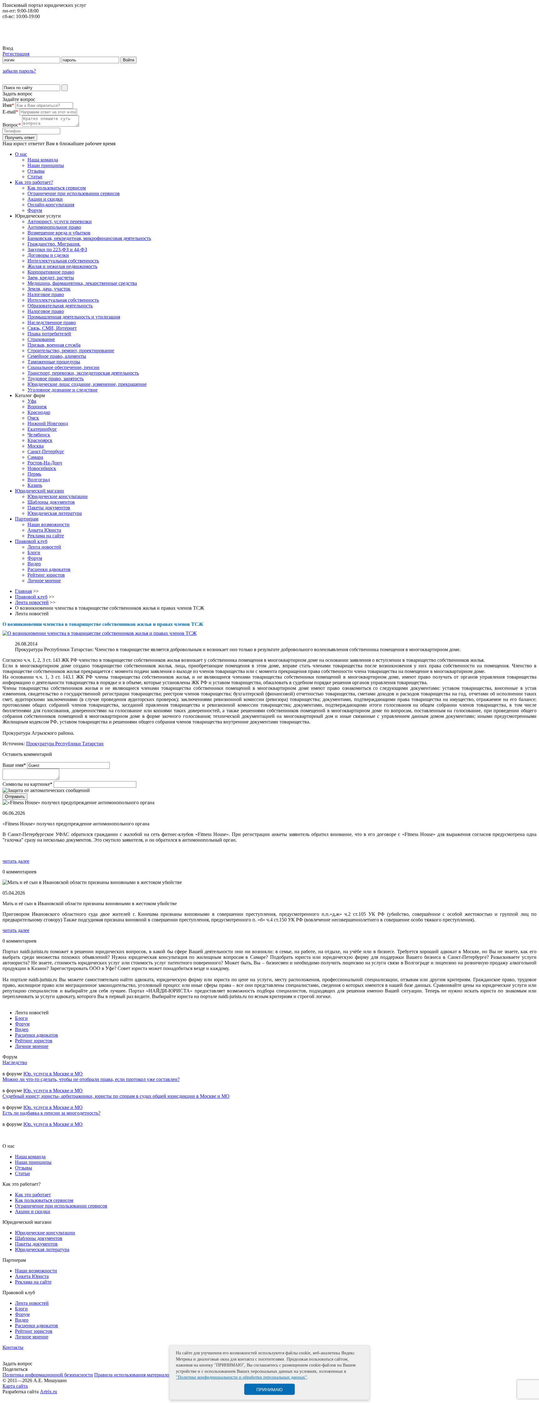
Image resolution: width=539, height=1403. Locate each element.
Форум (34, 210)
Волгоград (38, 479)
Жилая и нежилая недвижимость (62, 266)
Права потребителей (49, 333)
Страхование (41, 339)
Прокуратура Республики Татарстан (65, 743)
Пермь (34, 474)
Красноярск (39, 440)
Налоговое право (45, 294)
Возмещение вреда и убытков (58, 232)
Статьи (34, 176)
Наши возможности (48, 524)
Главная (23, 591)
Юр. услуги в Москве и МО (53, 1073)
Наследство (14, 1062)
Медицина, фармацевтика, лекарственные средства (82, 283)
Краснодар (38, 412)
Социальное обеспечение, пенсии (63, 367)
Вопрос (11, 124)
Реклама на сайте (45, 535)
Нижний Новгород (47, 423)
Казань (34, 485)
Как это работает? (34, 182)
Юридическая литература (54, 513)
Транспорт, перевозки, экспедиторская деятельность (83, 373)
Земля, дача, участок (48, 288)
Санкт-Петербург (45, 451)
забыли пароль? (19, 71)
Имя (8, 105)
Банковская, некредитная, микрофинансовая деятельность (89, 238)
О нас (21, 154)
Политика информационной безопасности (47, 1374)
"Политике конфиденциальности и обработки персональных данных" (241, 1377)
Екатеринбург (42, 429)
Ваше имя (14, 765)
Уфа (31, 401)
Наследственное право (51, 322)
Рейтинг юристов (46, 575)
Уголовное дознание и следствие (62, 389)
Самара (35, 457)
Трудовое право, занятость (55, 378)
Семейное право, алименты (56, 356)
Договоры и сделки (48, 255)
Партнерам (26, 518)
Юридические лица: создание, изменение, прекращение (87, 384)
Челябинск (38, 434)
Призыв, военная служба (53, 345)
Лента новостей (44, 547)
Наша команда (42, 159)
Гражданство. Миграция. (53, 244)
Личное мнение (44, 580)
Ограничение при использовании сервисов (73, 193)
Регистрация (15, 53)
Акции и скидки (45, 199)
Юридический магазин (39, 490)
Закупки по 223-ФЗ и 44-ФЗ (57, 249)
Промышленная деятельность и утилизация (73, 317)
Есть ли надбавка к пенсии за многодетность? (51, 1113)
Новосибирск (41, 468)
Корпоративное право (50, 272)
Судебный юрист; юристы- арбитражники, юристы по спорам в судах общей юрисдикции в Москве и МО (116, 1096)
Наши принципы (45, 165)
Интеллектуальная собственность (63, 260)
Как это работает (33, 1194)
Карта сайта (15, 1386)
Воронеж (37, 406)
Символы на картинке (27, 784)
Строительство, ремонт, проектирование (70, 350)
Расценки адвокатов (48, 569)
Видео (34, 563)
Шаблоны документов (51, 502)
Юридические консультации (57, 496)
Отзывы (36, 171)
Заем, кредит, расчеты (50, 277)
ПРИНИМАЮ (269, 1389)
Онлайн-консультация (50, 204)
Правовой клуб (31, 541)
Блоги (33, 552)
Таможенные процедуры (53, 361)
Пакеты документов (48, 507)
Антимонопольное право (54, 227)
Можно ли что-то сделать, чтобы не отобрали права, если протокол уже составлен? (91, 1079)
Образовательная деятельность (60, 305)
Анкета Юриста (44, 530)
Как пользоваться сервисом (56, 187)
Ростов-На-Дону (44, 462)
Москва (35, 446)
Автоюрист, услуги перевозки (59, 221)
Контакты (12, 1347)
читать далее (15, 861)
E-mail (10, 111)
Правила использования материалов (133, 1374)
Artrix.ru (48, 1391)
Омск (33, 417)
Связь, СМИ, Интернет (52, 328)
